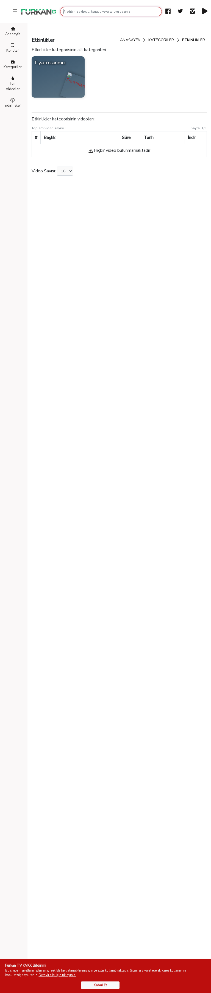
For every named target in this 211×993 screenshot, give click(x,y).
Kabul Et (100, 985)
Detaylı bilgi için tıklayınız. (57, 975)
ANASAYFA (130, 40)
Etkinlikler (193, 40)
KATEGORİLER (161, 40)
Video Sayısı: (44, 171)
